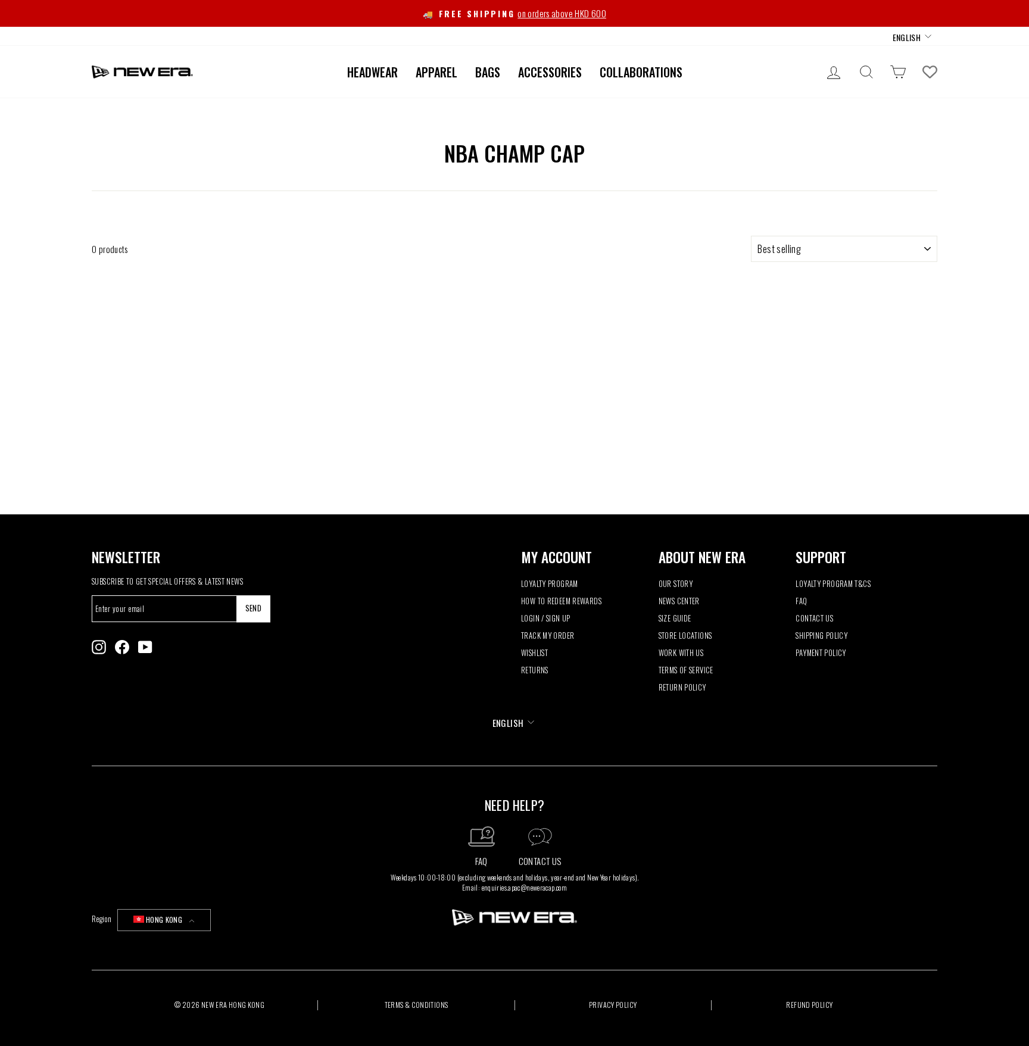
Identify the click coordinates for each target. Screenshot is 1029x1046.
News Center (679, 601)
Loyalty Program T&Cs (833, 583)
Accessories (550, 72)
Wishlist (534, 652)
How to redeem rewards (561, 601)
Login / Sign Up (545, 618)
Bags (487, 72)
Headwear (372, 72)
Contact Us (814, 618)
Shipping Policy (821, 635)
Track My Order (547, 635)
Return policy (682, 687)
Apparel (436, 72)
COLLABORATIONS (641, 72)
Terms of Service (686, 670)
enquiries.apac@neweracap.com (524, 887)
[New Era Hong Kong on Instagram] (99, 647)
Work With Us (681, 652)
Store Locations (685, 635)
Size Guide (675, 618)
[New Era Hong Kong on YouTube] (145, 647)
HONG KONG (164, 919)
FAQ (801, 601)
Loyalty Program (549, 583)
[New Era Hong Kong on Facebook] (122, 647)
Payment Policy (821, 652)
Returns (534, 670)
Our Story (676, 583)
